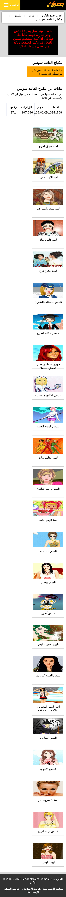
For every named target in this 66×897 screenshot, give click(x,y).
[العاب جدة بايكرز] (55, 6)
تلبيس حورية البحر (48, 644)
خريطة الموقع (12, 888)
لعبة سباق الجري (48, 146)
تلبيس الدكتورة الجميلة (48, 395)
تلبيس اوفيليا (48, 862)
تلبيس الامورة (48, 768)
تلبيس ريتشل (48, 582)
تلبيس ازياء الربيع (48, 831)
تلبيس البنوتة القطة (48, 426)
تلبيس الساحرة (48, 737)
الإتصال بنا (33, 891)
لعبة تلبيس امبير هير (48, 208)
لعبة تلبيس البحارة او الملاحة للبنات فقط (48, 708)
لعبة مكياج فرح (48, 270)
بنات (31, 15)
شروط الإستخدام (31, 888)
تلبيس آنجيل (48, 613)
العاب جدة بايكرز (52, 15)
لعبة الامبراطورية (48, 177)
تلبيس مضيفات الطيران (48, 301)
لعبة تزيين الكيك (48, 519)
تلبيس (17, 15)
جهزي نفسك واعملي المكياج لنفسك (48, 366)
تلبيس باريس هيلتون (48, 488)
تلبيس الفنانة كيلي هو (48, 675)
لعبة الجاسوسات (48, 457)
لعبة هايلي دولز (48, 239)
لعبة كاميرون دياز (48, 800)
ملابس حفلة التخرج (48, 333)
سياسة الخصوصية (53, 888)
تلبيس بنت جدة (48, 550)
